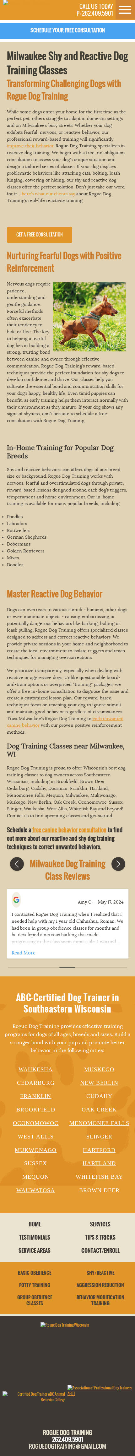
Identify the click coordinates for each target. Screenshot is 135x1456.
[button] (17, 864)
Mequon (35, 1177)
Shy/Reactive (100, 1272)
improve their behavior (30, 146)
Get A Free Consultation (39, 234)
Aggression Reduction (100, 1285)
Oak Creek (99, 1109)
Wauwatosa (35, 1190)
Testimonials (34, 1237)
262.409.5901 (67, 1439)
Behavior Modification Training (100, 1300)
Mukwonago (36, 1150)
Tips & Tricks (100, 1237)
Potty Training (34, 1285)
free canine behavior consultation (69, 830)
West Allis (36, 1136)
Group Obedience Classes (34, 1300)
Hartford (99, 1150)
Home (35, 1224)
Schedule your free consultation (67, 30)
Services (100, 1224)
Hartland (99, 1163)
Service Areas (35, 1251)
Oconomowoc (35, 1123)
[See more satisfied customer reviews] (19, 900)
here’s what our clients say (48, 194)
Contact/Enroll (100, 1251)
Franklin (35, 1096)
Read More (23, 952)
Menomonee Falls (99, 1123)
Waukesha (36, 1069)
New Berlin (99, 1083)
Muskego (99, 1069)
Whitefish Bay (99, 1177)
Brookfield (35, 1109)
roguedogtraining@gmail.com (67, 1446)
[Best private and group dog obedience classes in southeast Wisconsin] (26, 2)
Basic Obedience (34, 1272)
